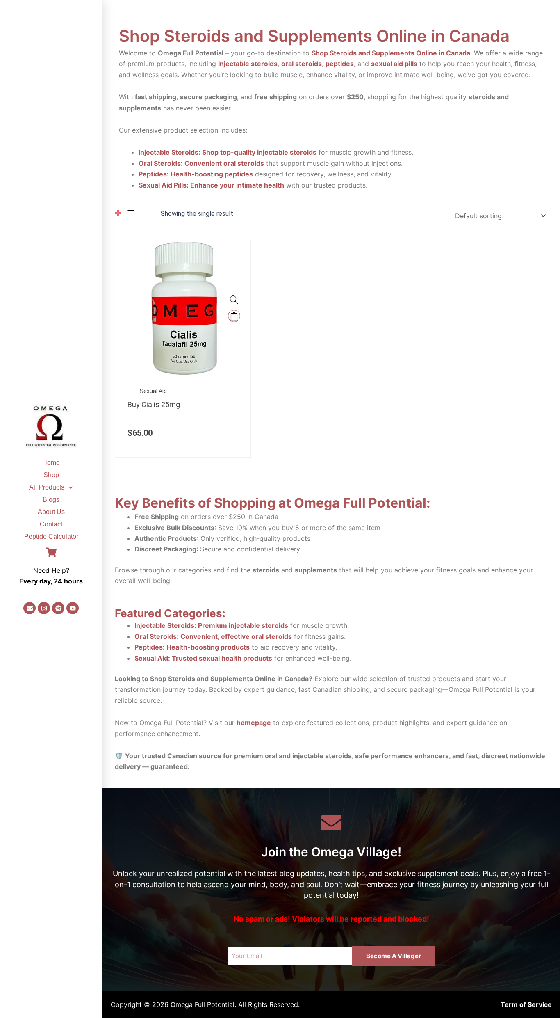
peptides (340, 63)
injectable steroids (248, 63)
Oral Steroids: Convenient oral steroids (201, 163)
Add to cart (234, 316)
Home (51, 462)
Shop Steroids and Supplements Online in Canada (391, 53)
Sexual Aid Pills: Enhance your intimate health (211, 185)
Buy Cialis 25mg (153, 404)
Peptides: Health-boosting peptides (196, 174)
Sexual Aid (153, 391)
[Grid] (118, 213)
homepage (254, 722)
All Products (46, 487)
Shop (51, 474)
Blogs (51, 499)
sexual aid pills (394, 63)
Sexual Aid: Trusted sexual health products (203, 658)
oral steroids (301, 63)
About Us (51, 511)
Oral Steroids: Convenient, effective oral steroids (213, 636)
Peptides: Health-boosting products (192, 647)
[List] (130, 213)
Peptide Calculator (51, 536)
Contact (51, 524)
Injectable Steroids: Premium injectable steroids (211, 625)
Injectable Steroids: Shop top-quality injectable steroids (227, 152)
